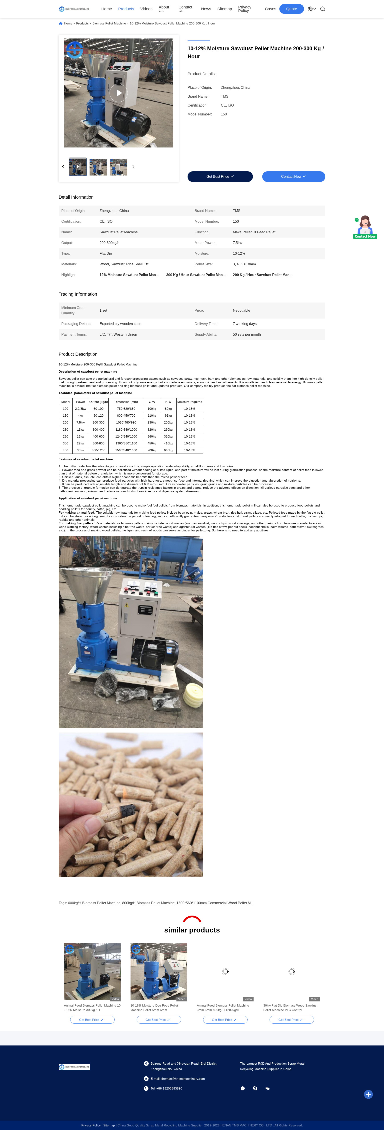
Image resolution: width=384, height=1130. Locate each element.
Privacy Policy (244, 8)
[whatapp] (246, 1088)
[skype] (258, 1088)
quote (291, 9)
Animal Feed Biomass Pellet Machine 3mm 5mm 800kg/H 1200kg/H (223, 1008)
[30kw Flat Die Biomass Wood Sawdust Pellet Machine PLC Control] (291, 971)
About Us (164, 8)
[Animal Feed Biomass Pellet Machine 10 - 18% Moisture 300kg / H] (92, 971)
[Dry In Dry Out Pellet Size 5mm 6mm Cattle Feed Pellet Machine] (118, 92)
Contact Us (185, 8)
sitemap (109, 1125)
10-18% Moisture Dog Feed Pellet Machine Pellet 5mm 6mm (154, 1008)
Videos (146, 9)
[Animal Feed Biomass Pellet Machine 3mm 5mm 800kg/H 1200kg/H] (225, 971)
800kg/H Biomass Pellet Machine (148, 903)
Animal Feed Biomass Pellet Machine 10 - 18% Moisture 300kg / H (92, 1008)
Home (106, 9)
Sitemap (224, 9)
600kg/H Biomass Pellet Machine (94, 903)
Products (126, 9)
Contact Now (291, 176)
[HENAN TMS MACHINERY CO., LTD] (74, 9)
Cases (270, 9)
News (206, 9)
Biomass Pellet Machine (109, 23)
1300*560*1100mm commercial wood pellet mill (214, 903)
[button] (70, 979)
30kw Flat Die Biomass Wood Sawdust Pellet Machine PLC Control (290, 1008)
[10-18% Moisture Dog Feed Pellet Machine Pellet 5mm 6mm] (158, 971)
